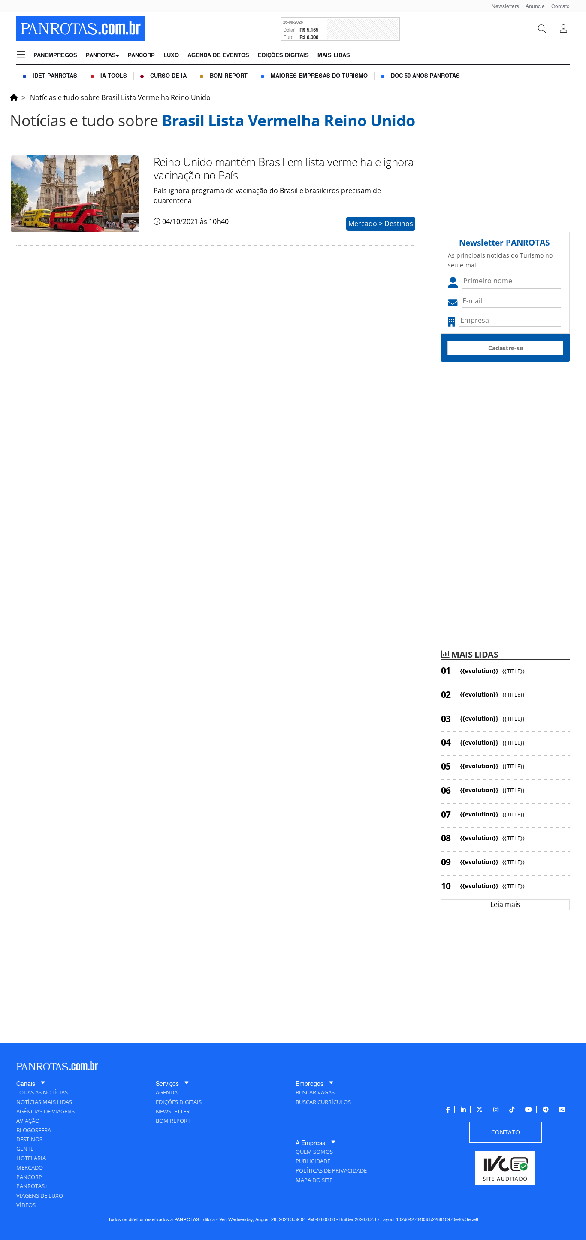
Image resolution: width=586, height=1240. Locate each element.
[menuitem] (502, 5)
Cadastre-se (505, 348)
